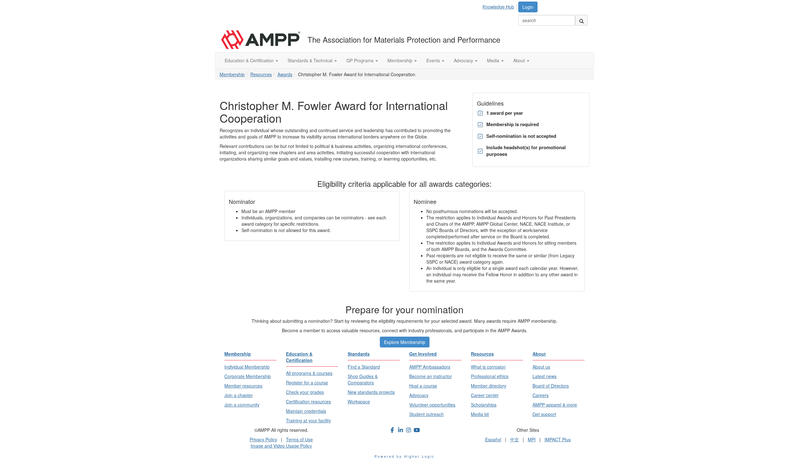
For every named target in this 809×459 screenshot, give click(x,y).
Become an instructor (430, 376)
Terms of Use (299, 439)
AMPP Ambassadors (429, 367)
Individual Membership (247, 367)
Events (433, 60)
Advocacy (464, 60)
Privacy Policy (263, 439)
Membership (400, 60)
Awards (284, 74)
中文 (514, 439)
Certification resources (308, 401)
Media (494, 60)
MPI (532, 439)
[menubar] (500, 6)
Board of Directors (550, 385)
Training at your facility (308, 420)
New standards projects (371, 392)
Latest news (544, 376)
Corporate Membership (247, 376)
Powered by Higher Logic (404, 456)
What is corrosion (488, 367)
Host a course (423, 385)
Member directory (488, 385)
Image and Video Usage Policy (281, 446)
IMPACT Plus (557, 439)
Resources (261, 74)
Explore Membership (404, 342)
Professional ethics (489, 376)
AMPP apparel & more (554, 404)
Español (493, 439)
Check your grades (305, 392)
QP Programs (360, 60)
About (519, 60)
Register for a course (307, 382)
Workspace (359, 401)
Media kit (480, 414)
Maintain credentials (306, 411)
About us (541, 367)
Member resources (243, 385)
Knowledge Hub (498, 6)
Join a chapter (238, 395)
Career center (485, 395)
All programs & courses (309, 373)
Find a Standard (364, 367)
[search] (581, 20)
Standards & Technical (311, 60)
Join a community (241, 404)
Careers (540, 395)
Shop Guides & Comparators (363, 379)
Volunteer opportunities (432, 404)
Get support (544, 414)
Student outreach (426, 414)
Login (527, 7)
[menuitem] (500, 6)
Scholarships (483, 404)
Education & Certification (250, 60)
